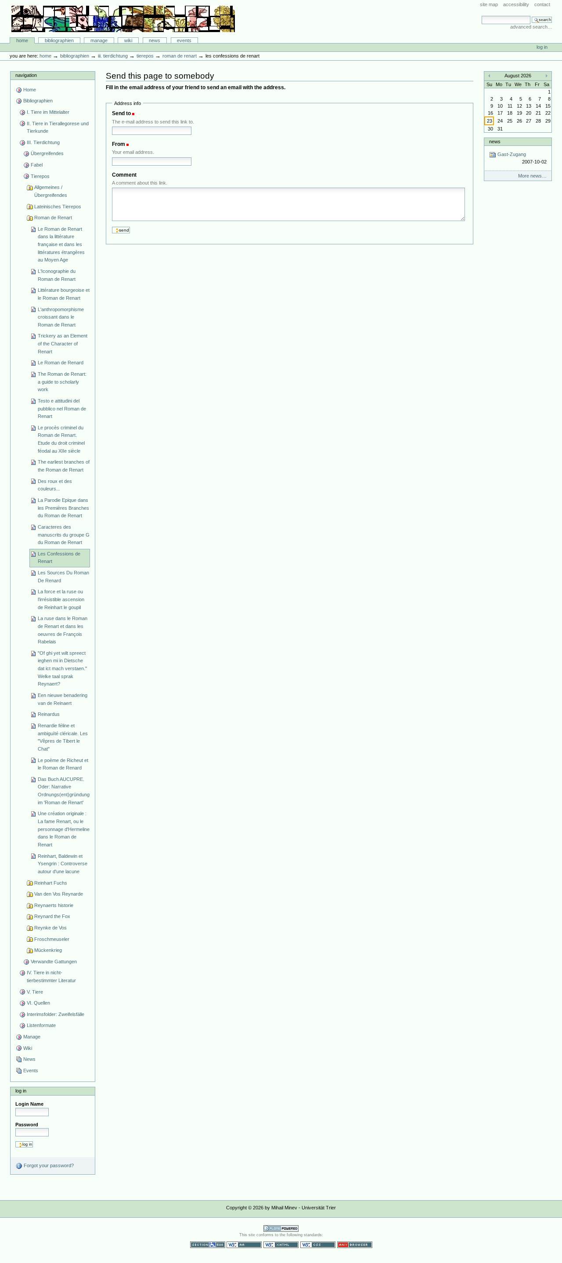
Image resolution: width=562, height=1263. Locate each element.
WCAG (244, 1244)
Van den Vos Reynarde (58, 893)
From (118, 144)
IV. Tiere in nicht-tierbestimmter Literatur (51, 976)
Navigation (26, 75)
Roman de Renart (179, 55)
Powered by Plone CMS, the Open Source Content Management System (281, 1228)
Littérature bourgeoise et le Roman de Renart (64, 294)
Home (22, 40)
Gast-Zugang (521, 158)
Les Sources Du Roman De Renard (63, 576)
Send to (121, 113)
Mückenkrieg (48, 950)
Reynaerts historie (53, 905)
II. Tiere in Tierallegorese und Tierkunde (58, 127)
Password (26, 1124)
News (154, 40)
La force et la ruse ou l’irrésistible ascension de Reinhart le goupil (61, 599)
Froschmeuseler (51, 939)
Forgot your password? (48, 1165)
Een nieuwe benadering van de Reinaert (62, 699)
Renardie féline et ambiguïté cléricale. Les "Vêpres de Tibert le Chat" (63, 737)
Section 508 (207, 1244)
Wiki (128, 40)
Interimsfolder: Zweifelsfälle (55, 1014)
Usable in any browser (354, 1244)
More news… (532, 175)
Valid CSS (317, 1244)
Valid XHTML (281, 1244)
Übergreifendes (47, 153)
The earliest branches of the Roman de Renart (64, 465)
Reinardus (49, 714)
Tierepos (145, 55)
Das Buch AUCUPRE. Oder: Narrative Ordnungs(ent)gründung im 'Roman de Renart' (64, 791)
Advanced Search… (531, 26)
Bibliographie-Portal (123, 19)
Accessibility (516, 4)
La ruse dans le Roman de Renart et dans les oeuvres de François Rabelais (62, 630)
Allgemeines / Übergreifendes (50, 191)
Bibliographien (59, 40)
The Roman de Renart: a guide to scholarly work (62, 381)
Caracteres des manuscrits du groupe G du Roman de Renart (64, 534)
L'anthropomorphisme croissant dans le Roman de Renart (61, 317)
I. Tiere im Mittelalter (48, 112)
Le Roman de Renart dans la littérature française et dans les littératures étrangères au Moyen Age (61, 244)
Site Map (489, 4)
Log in (542, 47)
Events (184, 40)
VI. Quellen (38, 1002)
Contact (542, 4)
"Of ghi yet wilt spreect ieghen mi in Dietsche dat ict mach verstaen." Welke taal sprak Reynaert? (62, 668)
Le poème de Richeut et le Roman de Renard (63, 764)
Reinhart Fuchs (50, 883)
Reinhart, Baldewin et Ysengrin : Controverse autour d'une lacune (62, 863)
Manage (99, 40)
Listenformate (41, 1025)
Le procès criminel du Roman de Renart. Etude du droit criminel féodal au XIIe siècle (61, 439)
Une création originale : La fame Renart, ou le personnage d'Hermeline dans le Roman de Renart (64, 829)
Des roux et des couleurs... (55, 485)
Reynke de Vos (50, 927)
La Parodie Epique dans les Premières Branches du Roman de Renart (63, 507)
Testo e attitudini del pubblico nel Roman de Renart (62, 408)
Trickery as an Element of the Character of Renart (62, 343)
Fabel (37, 164)
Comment (124, 175)
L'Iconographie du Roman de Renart (57, 275)
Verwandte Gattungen (54, 961)
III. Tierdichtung (113, 55)
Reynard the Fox (52, 916)
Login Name (29, 1104)
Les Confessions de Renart (59, 557)
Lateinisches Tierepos (57, 206)
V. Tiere (35, 991)
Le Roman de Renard (60, 362)
